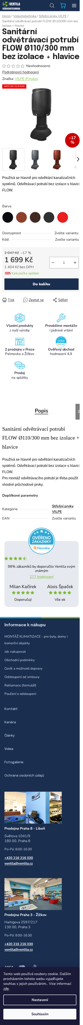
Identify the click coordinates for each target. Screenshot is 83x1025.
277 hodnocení (42, 576)
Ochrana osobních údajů (24, 775)
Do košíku (41, 284)
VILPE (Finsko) (26, 78)
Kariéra (10, 722)
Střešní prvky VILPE (62, 509)
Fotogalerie (13, 762)
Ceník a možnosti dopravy (23, 668)
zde (6, 988)
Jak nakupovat (15, 651)
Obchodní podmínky (19, 660)
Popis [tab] (41, 410)
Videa (8, 749)
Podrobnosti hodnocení (20, 72)
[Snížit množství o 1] (53, 262)
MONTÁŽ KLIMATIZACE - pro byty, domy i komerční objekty (36, 639)
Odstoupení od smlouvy (22, 677)
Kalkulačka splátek (25, 273)
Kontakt (11, 709)
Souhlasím (39, 1014)
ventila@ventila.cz (18, 863)
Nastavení (40, 999)
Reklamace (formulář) (20, 685)
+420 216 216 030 (18, 858)
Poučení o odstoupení (20, 694)
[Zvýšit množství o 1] (75, 262)
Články (9, 736)
